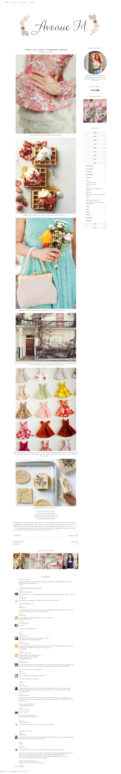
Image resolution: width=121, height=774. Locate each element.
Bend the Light (68, 310)
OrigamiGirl (22, 662)
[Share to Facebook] (69, 535)
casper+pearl (22, 709)
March (88, 215)
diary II (88, 186)
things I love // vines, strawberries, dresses (96, 195)
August (88, 177)
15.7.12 (21, 765)
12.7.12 (21, 590)
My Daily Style (23, 649)
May (87, 209)
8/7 (87, 198)
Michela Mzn (22, 643)
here (50, 456)
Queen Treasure (23, 653)
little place (89, 192)
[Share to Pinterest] (73, 535)
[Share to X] (71, 535)
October (89, 172)
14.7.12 (21, 720)
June (87, 206)
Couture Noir (23, 722)
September (89, 174)
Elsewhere (22, 2)
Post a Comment (19, 766)
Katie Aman (22, 686)
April (88, 212)
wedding (50, 310)
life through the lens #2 (92, 200)
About (13, 2)
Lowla (20, 747)
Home (7, 2)
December (89, 166)
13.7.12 (21, 671)
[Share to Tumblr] (75, 535)
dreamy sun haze (91, 184)
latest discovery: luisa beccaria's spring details (95, 203)
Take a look (53, 530)
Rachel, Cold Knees (24, 592)
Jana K (21, 673)
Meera (21, 735)
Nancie (21, 615)
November (89, 169)
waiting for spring (91, 182)
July (87, 180)
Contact (32, 2)
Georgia (21, 598)
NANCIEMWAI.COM (25, 619)
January (89, 220)
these (66, 215)
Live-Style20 (22, 623)
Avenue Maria (8, 771)
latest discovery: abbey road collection (94, 189)
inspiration (18, 535)
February (89, 217)
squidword (22, 636)
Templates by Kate (24, 771)
